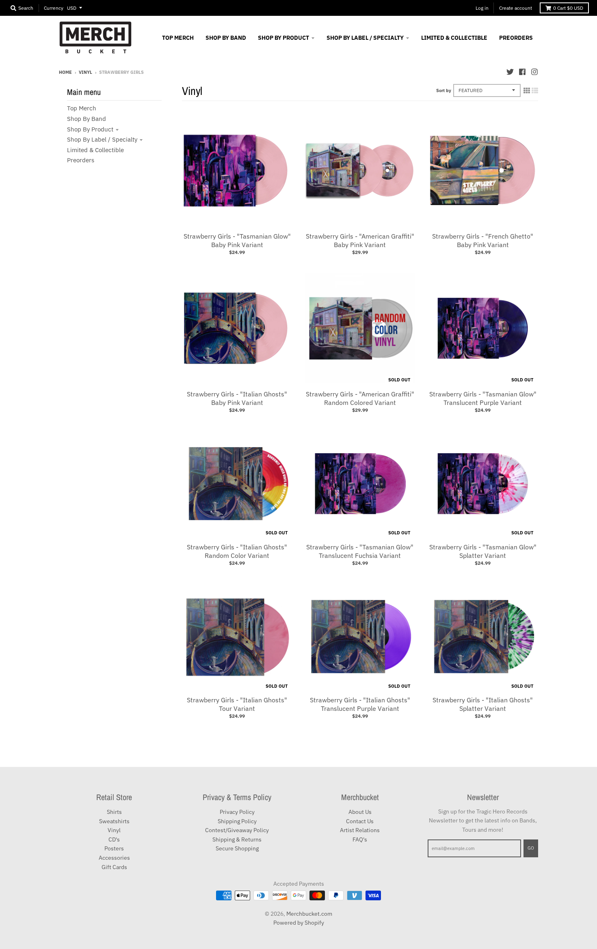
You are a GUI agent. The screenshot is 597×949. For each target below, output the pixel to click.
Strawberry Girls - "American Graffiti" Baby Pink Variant (360, 240)
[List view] (535, 90)
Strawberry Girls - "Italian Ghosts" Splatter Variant (483, 704)
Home (65, 72)
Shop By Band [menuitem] (225, 37)
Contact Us (360, 821)
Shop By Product (90, 129)
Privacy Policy (237, 812)
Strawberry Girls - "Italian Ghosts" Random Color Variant (237, 551)
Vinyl (85, 72)
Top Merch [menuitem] (178, 37)
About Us (360, 812)
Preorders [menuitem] (516, 37)
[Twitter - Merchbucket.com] (510, 71)
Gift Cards (114, 867)
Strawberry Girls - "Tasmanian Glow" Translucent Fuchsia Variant (359, 551)
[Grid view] (526, 90)
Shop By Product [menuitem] (283, 37)
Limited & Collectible (95, 150)
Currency (53, 8)
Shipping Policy (237, 821)
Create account (515, 8)
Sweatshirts (114, 821)
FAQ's (360, 839)
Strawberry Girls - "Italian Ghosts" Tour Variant (237, 704)
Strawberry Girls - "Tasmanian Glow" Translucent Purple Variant (482, 398)
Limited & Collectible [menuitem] (454, 37)
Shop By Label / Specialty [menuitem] (365, 37)
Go (531, 848)
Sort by (443, 90)
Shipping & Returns (237, 839)
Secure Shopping (237, 848)
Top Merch (81, 108)
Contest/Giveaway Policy (237, 830)
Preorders (80, 160)
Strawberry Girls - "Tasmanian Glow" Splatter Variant (482, 551)
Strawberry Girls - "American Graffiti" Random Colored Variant (360, 398)
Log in (482, 8)
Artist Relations (360, 830)
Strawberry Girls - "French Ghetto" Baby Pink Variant (482, 240)
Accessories (114, 857)
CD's (114, 839)
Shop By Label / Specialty (102, 139)
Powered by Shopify (298, 922)
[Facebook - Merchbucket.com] (522, 71)
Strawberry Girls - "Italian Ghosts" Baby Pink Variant (237, 398)
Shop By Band (86, 119)
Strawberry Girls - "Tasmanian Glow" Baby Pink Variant (237, 240)
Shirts (114, 812)
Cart (568, 8)
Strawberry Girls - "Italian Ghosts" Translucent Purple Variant (360, 704)
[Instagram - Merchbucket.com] (534, 71)
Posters (114, 848)
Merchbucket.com (309, 913)
